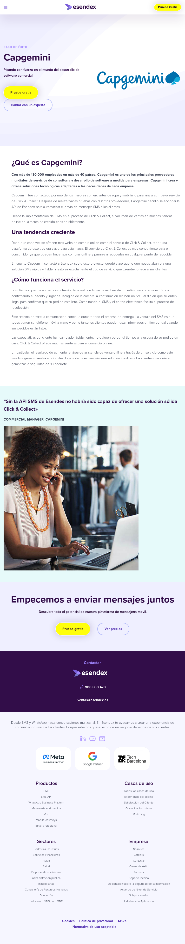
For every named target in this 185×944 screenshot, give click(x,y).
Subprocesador (139, 895)
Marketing (139, 814)
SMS (46, 791)
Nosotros (139, 849)
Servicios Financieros (46, 855)
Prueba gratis (20, 92)
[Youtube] (92, 738)
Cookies (68, 921)
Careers (139, 855)
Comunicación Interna (139, 808)
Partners (139, 872)
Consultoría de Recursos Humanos (46, 889)
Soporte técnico (139, 878)
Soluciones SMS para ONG (46, 901)
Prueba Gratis (167, 7)
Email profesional (46, 825)
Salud (46, 866)
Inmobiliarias (46, 884)
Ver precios (113, 628)
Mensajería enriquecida (46, 808)
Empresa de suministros (46, 872)
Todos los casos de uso (139, 791)
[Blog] (102, 738)
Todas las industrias (46, 849)
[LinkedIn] (83, 738)
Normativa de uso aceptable (94, 926)
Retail (46, 860)
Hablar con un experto (28, 104)
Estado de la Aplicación (139, 901)
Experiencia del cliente (138, 797)
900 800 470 (95, 687)
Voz (46, 814)
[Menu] (6, 7)
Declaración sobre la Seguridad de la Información (139, 884)
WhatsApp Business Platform (46, 802)
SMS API (46, 797)
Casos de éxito (138, 866)
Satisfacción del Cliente (138, 802)
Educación (46, 895)
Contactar (139, 860)
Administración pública (46, 878)
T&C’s (122, 921)
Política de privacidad (96, 921)
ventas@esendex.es (93, 700)
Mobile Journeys (46, 820)
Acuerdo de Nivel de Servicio (139, 889)
